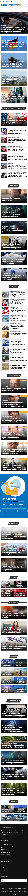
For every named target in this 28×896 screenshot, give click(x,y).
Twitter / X (4, 867)
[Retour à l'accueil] (11, 5)
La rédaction (4, 844)
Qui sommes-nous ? (7, 847)
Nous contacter (5, 852)
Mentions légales (6, 855)
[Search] (25, 880)
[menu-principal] (25, 4)
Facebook (4, 865)
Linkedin (3, 870)
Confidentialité (4, 891)
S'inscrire (22, 511)
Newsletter (4, 849)
